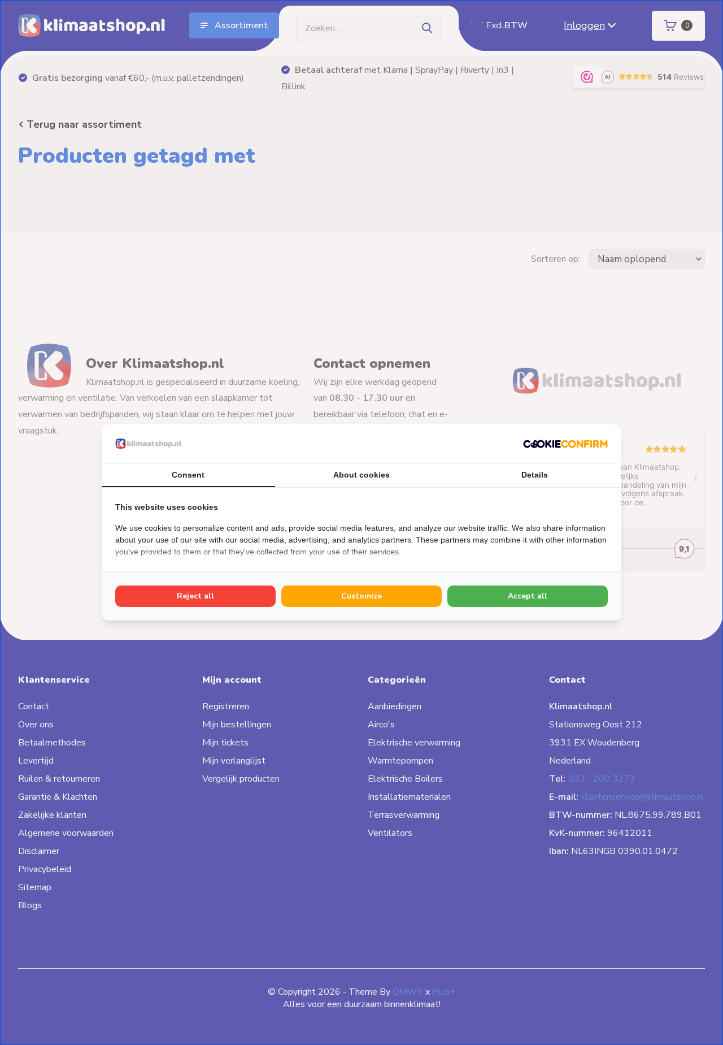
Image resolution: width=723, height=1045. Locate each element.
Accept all (527, 596)
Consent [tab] (188, 474)
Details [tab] (534, 474)
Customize (361, 596)
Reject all (195, 596)
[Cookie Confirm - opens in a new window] (565, 444)
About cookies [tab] (361, 474)
